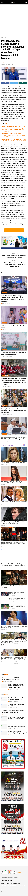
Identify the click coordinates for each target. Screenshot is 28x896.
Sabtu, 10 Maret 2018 (7, 714)
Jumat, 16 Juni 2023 (13, 701)
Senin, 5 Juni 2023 (15, 62)
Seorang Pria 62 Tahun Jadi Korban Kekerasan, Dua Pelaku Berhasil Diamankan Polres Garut (14, 135)
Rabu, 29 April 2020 (13, 728)
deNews (4, 37)
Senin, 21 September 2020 (15, 722)
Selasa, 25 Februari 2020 (14, 734)
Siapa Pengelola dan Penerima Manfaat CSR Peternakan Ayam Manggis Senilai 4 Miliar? (16, 686)
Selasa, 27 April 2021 (7, 681)
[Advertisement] (14, 21)
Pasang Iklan (22, 885)
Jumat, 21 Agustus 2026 (7, 414)
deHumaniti (5, 375)
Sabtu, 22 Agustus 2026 (7, 303)
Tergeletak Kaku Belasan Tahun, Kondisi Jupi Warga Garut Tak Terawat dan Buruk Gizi (16, 719)
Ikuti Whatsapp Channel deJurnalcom (14, 230)
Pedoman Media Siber (15, 883)
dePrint (2, 883)
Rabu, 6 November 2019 (14, 689)
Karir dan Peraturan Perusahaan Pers (10, 885)
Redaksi (7, 883)
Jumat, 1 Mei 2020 (13, 707)
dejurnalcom (5, 62)
